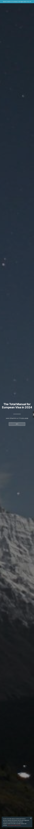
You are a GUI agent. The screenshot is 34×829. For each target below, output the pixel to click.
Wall (33, 414)
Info (17, 424)
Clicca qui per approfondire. (14, 825)
